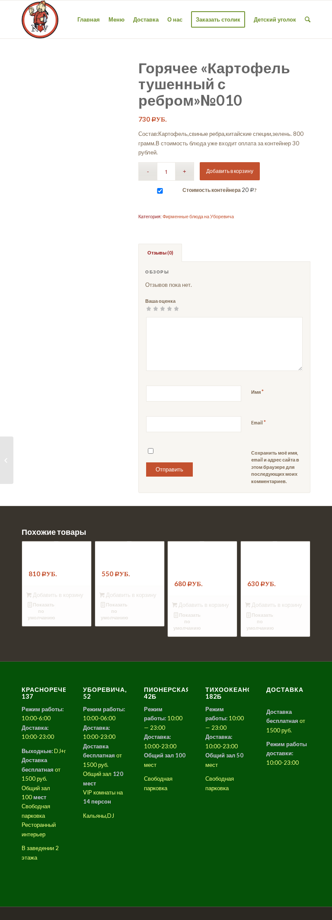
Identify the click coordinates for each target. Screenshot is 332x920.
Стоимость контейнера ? (219, 190)
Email (258, 422)
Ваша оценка (160, 301)
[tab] (160, 252)
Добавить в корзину (229, 171)
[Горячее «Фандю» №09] (6, 460)
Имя (257, 391)
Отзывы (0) (160, 252)
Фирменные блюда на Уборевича (198, 216)
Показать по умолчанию (41, 611)
